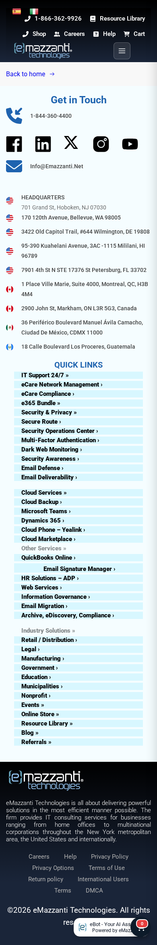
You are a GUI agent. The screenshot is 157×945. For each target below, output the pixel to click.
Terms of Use (107, 868)
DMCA (94, 890)
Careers (39, 856)
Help (70, 856)
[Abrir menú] (122, 50)
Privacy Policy (109, 856)
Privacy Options (53, 868)
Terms (62, 890)
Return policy (45, 879)
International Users (103, 879)
